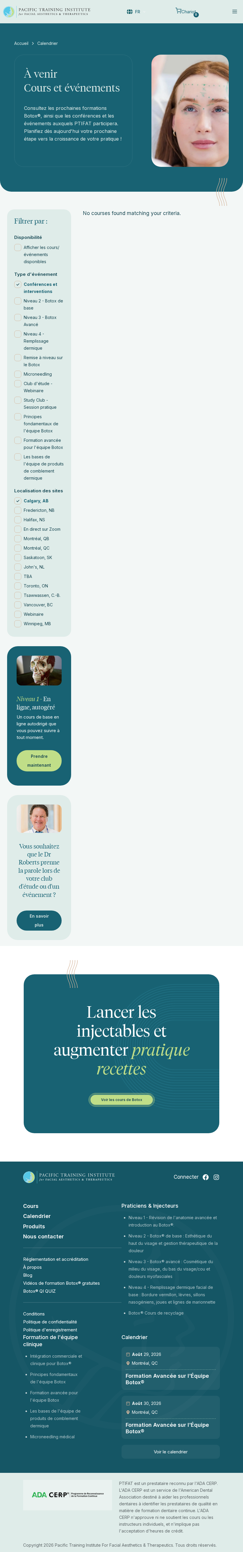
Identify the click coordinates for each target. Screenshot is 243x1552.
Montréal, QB (36, 538)
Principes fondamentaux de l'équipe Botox (41, 423)
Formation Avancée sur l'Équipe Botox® (167, 1379)
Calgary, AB (36, 500)
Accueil (21, 43)
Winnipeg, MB (37, 623)
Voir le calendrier (171, 1452)
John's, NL (34, 566)
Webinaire (34, 614)
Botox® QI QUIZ (39, 1291)
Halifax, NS (34, 519)
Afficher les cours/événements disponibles (41, 254)
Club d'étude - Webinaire (38, 387)
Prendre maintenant (39, 761)
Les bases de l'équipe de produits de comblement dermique (44, 467)
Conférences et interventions (40, 288)
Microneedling (38, 374)
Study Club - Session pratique (40, 404)
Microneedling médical (52, 1436)
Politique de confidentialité (50, 1322)
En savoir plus (39, 920)
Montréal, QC (36, 548)
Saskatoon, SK (38, 557)
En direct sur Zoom (42, 529)
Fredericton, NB (39, 510)
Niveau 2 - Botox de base (43, 304)
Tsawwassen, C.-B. (42, 595)
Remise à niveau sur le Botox (43, 361)
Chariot (189, 12)
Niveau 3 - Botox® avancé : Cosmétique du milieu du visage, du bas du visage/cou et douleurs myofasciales (171, 1269)
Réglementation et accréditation (55, 1259)
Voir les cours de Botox (121, 1099)
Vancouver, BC (38, 604)
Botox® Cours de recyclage (156, 1312)
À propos (32, 1267)
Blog (27, 1275)
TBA (28, 576)
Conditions (34, 1314)
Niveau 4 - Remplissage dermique (36, 341)
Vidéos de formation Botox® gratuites (61, 1283)
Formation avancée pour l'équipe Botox (43, 444)
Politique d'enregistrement (50, 1330)
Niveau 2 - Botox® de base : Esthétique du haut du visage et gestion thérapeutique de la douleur (173, 1243)
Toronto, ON (36, 585)
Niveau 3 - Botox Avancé (40, 321)
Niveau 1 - (139, 1217)
